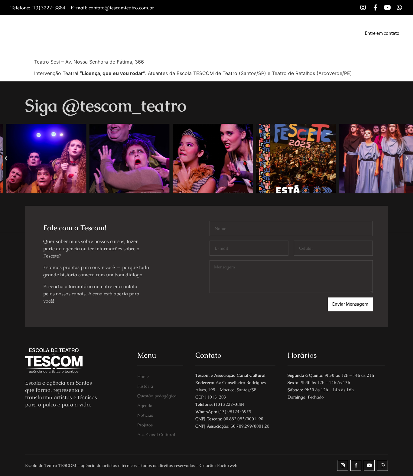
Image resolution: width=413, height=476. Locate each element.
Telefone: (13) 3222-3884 (38, 8)
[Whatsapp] (399, 8)
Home (94, 33)
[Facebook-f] (375, 8)
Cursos (145, 33)
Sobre (119, 33)
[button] (6, 159)
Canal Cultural (325, 33)
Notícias (218, 33)
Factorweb (227, 465)
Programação (254, 33)
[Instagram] (363, 8)
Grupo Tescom (181, 33)
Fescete (289, 33)
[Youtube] (387, 8)
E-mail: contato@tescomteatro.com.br (112, 8)
